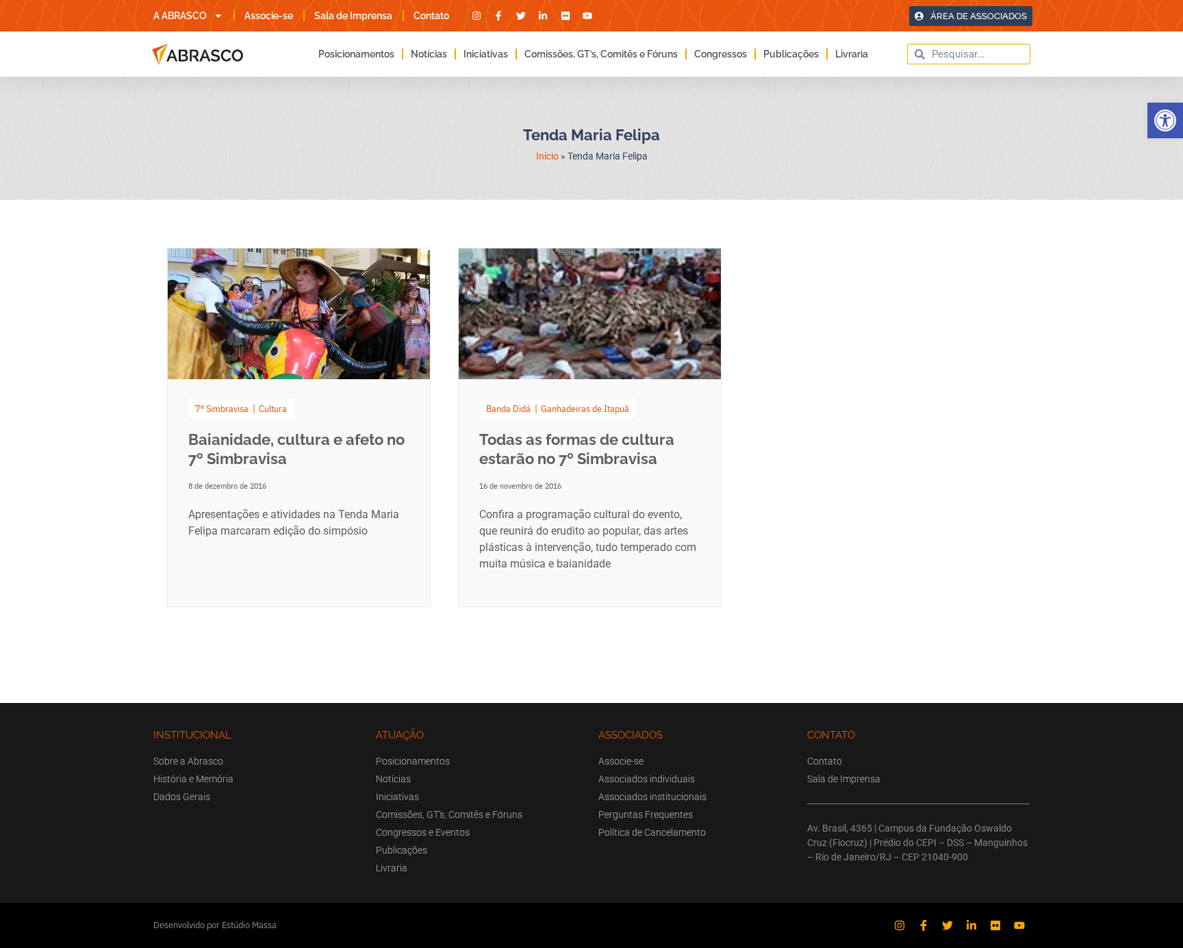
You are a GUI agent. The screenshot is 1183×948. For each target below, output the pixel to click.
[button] (1165, 120)
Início (547, 156)
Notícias (429, 54)
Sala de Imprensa (353, 15)
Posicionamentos (356, 54)
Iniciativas (485, 54)
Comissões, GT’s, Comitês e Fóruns (601, 54)
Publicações (791, 54)
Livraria (851, 54)
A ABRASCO (180, 15)
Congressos (720, 54)
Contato (431, 15)
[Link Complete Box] (299, 427)
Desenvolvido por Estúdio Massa (215, 925)
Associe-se (268, 15)
